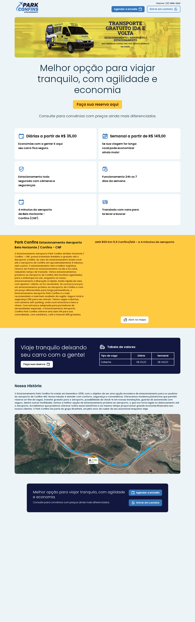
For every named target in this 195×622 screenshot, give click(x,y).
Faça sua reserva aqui (97, 104)
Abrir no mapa (137, 319)
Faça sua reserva (34, 364)
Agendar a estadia (147, 492)
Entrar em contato (147, 502)
